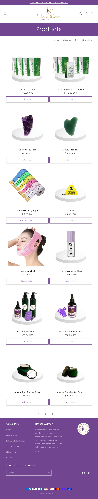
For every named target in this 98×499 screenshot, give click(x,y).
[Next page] (59, 414)
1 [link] (38, 414)
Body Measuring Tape (27, 210)
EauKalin (70, 210)
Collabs (9, 457)
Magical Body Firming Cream (27, 392)
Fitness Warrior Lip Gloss (70, 271)
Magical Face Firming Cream (70, 392)
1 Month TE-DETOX (27, 89)
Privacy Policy (11, 435)
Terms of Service (12, 446)
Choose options (27, 220)
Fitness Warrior (51, 493)
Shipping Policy (12, 452)
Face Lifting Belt (27, 271)
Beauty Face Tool (70, 150)
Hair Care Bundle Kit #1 (27, 331)
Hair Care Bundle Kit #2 (70, 331)
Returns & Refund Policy (15, 441)
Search (9, 429)
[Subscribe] (48, 473)
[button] (5, 13)
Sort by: (56, 40)
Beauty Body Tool (27, 150)
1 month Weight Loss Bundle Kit (70, 89)
